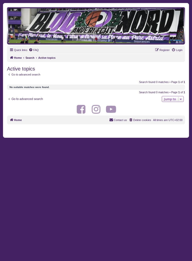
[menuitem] (34, 50)
